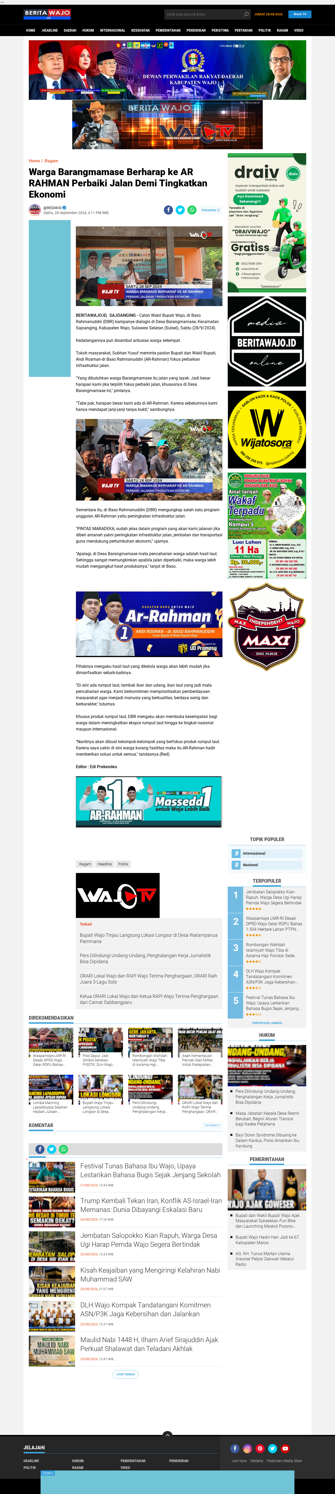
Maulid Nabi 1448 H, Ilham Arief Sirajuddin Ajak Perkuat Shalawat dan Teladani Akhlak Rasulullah (149, 1348)
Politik (265, 30)
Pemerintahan (168, 30)
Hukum (88, 30)
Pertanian (244, 30)
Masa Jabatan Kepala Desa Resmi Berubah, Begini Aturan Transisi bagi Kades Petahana (267, 1119)
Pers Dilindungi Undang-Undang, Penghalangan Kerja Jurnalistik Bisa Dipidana (266, 1097)
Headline (105, 864)
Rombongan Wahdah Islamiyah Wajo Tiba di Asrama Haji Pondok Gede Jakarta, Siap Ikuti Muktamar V (272, 950)
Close (48, 1473)
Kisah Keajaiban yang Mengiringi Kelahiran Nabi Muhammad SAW (150, 1274)
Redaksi (256, 1461)
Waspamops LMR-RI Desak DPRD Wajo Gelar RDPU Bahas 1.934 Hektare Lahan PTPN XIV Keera (274, 924)
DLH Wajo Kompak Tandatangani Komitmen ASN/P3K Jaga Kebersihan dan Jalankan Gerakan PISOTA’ (145, 1314)
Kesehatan (140, 30)
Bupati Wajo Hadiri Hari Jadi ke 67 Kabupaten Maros (267, 1240)
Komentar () (211, 210)
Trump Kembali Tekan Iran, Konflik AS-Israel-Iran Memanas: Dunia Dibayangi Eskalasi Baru (151, 1205)
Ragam (282, 30)
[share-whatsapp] (192, 210)
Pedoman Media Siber (284, 1461)
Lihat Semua (125, 1374)
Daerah (70, 30)
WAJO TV (300, 14)
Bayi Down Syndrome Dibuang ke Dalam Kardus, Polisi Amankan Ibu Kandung (267, 1140)
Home (30, 30)
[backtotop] (167, 1436)
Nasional (250, 865)
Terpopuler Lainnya (267, 1023)
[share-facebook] (168, 210)
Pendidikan (196, 30)
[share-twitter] (180, 210)
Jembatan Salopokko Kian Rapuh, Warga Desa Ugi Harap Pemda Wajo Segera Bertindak (148, 1240)
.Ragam (51, 160)
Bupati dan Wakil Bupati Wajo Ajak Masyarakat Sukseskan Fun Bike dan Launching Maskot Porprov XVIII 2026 (268, 1221)
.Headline (49, 30)
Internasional (112, 30)
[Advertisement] (267, 753)
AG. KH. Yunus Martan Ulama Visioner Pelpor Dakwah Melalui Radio (265, 1259)
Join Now (239, 1461)
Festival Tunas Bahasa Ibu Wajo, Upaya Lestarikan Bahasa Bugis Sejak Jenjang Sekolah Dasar (150, 1175)
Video (298, 30)
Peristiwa (220, 30)
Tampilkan (211, 1125)
